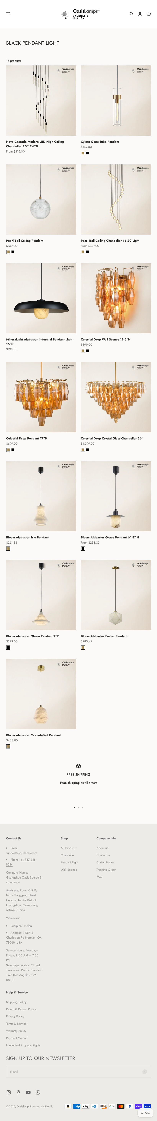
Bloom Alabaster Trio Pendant (27, 537)
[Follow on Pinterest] (18, 1092)
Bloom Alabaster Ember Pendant (104, 636)
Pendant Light (69, 862)
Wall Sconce (69, 869)
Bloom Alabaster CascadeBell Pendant (33, 735)
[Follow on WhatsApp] (38, 1092)
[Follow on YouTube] (28, 1092)
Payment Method (17, 1038)
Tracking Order (106, 869)
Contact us (103, 855)
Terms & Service (16, 1023)
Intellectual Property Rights (23, 1045)
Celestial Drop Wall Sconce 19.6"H (106, 339)
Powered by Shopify (41, 1106)
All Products (68, 848)
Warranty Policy (16, 1031)
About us (102, 848)
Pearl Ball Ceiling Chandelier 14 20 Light (110, 240)
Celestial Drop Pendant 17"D (26, 438)
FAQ (99, 877)
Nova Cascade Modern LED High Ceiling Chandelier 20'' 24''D (35, 143)
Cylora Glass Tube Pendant (100, 141)
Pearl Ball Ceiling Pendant (24, 240)
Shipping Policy (16, 1002)
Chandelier (68, 855)
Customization (105, 862)
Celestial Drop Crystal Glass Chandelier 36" (112, 438)
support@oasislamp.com (21, 853)
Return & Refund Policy (21, 1009)
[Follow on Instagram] (8, 1092)
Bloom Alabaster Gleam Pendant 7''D (33, 636)
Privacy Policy (15, 1016)
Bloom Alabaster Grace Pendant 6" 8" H (110, 537)
